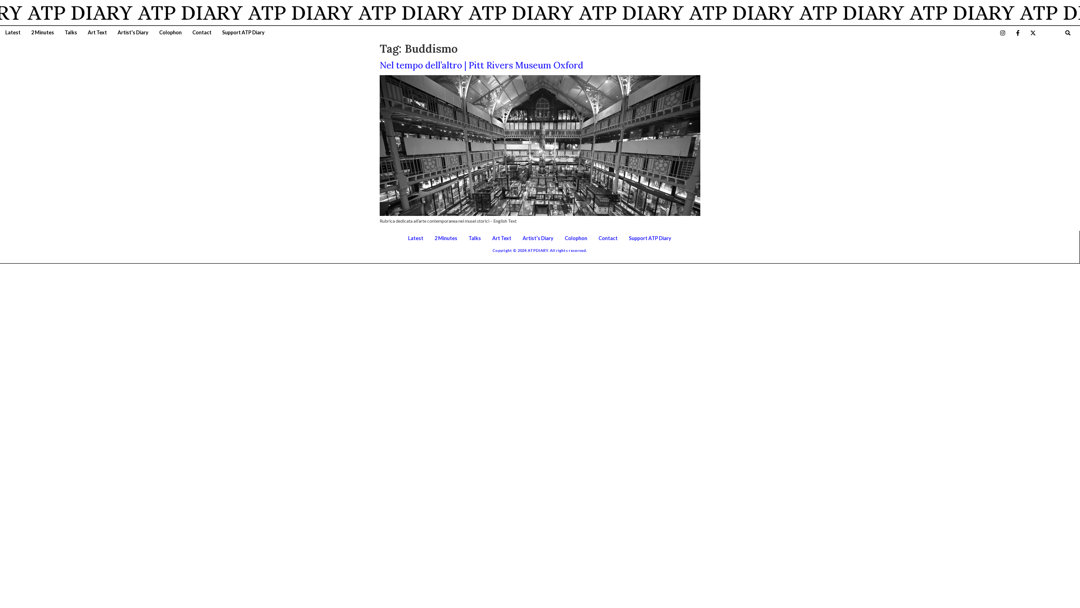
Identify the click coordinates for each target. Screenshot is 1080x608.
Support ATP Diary (243, 32)
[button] (1067, 32)
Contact (202, 32)
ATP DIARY (61, 12)
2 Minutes (42, 32)
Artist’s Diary (133, 32)
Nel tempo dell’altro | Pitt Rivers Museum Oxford (481, 65)
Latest (13, 32)
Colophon (170, 32)
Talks (71, 32)
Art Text (97, 32)
